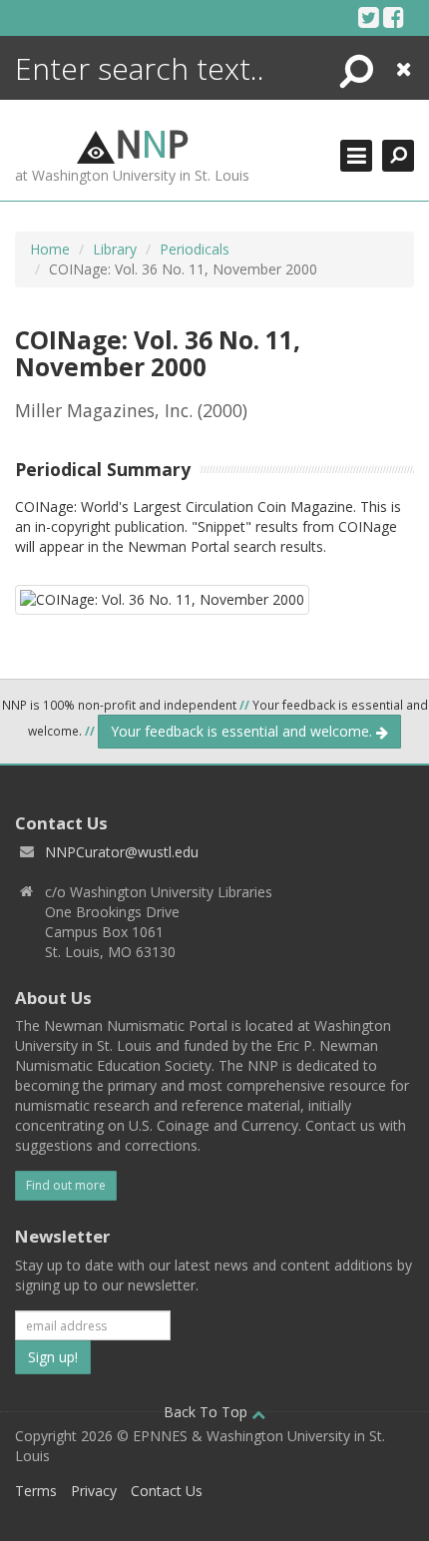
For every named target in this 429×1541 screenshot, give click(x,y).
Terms (36, 1490)
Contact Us (167, 1490)
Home (50, 249)
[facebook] (393, 17)
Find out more (66, 1185)
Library (115, 249)
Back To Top (207, 1411)
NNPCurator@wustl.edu (122, 851)
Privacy (94, 1490)
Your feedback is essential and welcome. (243, 731)
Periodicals (194, 249)
